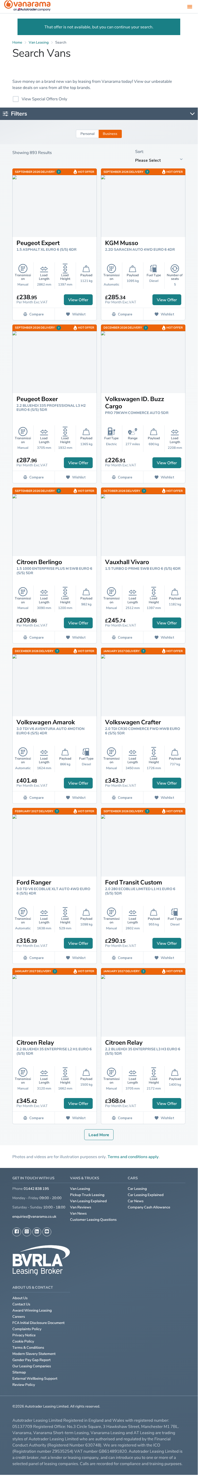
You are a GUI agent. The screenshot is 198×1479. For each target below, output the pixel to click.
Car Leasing (137, 1189)
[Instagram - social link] (27, 1232)
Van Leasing (80, 1189)
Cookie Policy (23, 1341)
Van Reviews (80, 1207)
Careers (18, 1316)
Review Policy (23, 1385)
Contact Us (21, 1304)
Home (17, 42)
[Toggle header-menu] (190, 6)
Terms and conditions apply (133, 1156)
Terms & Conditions (28, 1347)
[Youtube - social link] (47, 1232)
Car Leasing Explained (145, 1195)
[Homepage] (27, 6)
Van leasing (39, 42)
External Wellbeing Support (34, 1378)
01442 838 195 (36, 1189)
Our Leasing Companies (31, 1366)
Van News (78, 1213)
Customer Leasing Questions (93, 1219)
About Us (20, 1298)
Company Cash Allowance (149, 1207)
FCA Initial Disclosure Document (38, 1323)
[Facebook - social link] (17, 1232)
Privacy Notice (24, 1335)
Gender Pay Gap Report (31, 1360)
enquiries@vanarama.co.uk (34, 1216)
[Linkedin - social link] (37, 1232)
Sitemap (19, 1372)
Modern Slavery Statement (34, 1354)
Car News (136, 1201)
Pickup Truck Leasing (87, 1195)
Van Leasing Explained (88, 1201)
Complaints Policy (26, 1329)
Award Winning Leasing (32, 1310)
